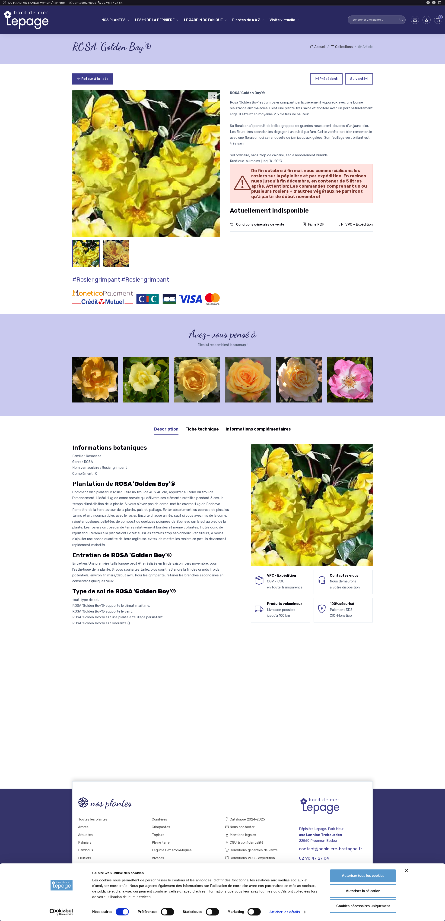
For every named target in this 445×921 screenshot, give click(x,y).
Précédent (328, 79)
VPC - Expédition (358, 224)
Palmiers (85, 842)
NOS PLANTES (114, 20)
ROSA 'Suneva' (146, 376)
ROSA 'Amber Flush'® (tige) (248, 375)
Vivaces (158, 858)
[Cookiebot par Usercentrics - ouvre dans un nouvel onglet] (61, 911)
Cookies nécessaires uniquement (363, 906)
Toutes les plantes (93, 819)
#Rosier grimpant (96, 279)
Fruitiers (84, 858)
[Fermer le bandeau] (406, 870)
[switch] (167, 911)
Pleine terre (161, 842)
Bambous (85, 850)
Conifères (159, 819)
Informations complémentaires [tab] (258, 429)
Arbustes (85, 835)
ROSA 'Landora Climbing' (95, 375)
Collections (343, 47)
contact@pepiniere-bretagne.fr (330, 849)
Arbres (83, 827)
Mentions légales (242, 835)
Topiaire (158, 835)
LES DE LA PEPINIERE (155, 20)
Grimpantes (161, 827)
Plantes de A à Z (246, 20)
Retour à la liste (94, 79)
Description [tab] (166, 429)
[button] (427, 20)
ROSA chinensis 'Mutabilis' (350, 375)
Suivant (357, 79)
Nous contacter (241, 827)
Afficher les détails (284, 912)
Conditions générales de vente (259, 224)
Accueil (319, 47)
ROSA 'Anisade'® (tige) (197, 375)
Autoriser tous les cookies (363, 875)
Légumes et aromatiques (172, 850)
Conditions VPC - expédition (252, 858)
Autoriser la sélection (363, 891)
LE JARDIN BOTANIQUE (203, 20)
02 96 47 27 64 (112, 2)
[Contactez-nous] (415, 20)
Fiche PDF (316, 224)
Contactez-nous (84, 2)
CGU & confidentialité (246, 842)
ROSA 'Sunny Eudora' (299, 375)
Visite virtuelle (282, 20)
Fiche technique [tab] (202, 429)
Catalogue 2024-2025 (247, 819)
